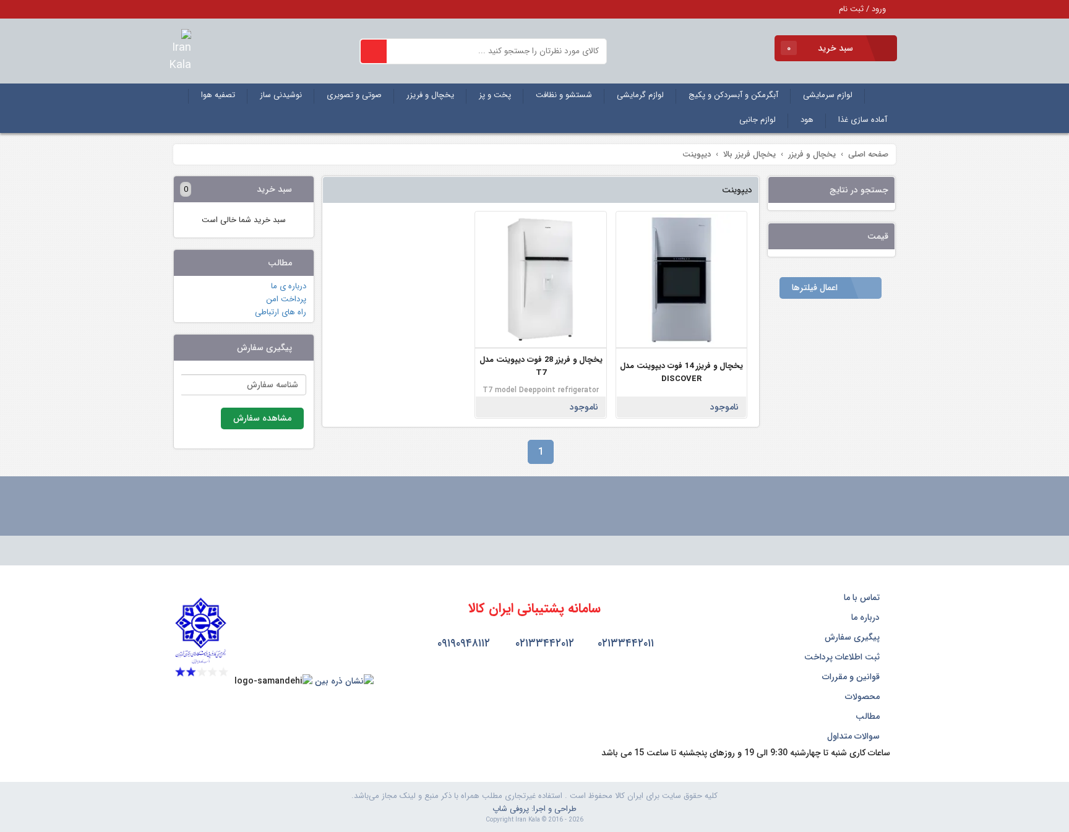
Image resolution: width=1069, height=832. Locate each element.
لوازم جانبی (757, 119)
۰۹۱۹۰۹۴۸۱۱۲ (462, 643)
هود (807, 119)
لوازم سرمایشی (827, 94)
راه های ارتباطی (280, 312)
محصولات (863, 696)
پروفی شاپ (510, 808)
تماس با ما (863, 597)
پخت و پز (495, 94)
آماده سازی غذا (862, 119)
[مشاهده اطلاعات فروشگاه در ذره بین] (344, 681)
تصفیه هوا (218, 94)
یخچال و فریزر (430, 94)
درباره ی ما (288, 286)
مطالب (869, 716)
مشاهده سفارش (262, 418)
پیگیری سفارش (853, 637)
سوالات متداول (854, 736)
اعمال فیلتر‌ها (816, 287)
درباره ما (866, 617)
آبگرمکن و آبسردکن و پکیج (733, 94)
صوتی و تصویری (354, 94)
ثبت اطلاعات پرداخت (843, 657)
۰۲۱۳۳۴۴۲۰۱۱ (624, 643)
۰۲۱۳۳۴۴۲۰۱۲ (543, 643)
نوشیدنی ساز (281, 94)
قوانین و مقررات (852, 677)
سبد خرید (821, 48)
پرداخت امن (286, 299)
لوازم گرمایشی (640, 94)
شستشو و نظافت (564, 94)
